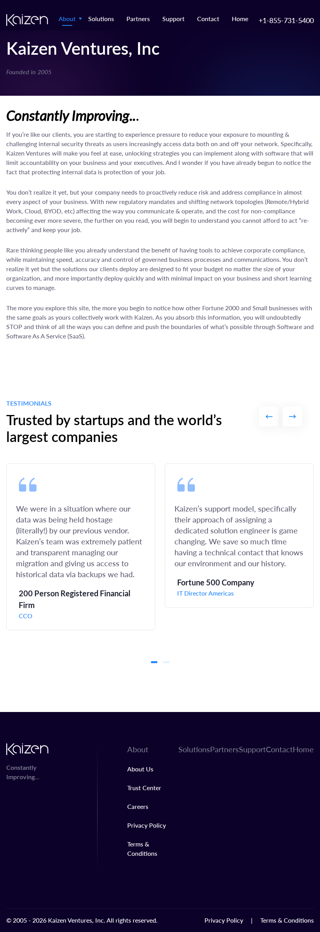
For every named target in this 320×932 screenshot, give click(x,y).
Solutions (101, 18)
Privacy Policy (146, 825)
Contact (208, 18)
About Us (140, 769)
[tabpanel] (80, 546)
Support (173, 18)
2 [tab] (166, 662)
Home (240, 18)
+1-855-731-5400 (286, 20)
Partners (138, 18)
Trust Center (144, 788)
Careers (137, 806)
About (67, 18)
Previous (269, 416)
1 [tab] (154, 662)
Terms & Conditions (287, 920)
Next (292, 416)
